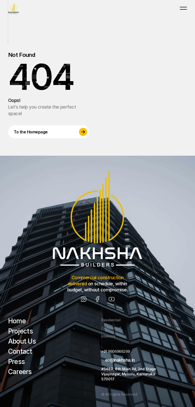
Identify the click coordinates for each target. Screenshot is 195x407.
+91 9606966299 (115, 351)
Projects (20, 331)
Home (17, 321)
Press (16, 361)
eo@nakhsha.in (120, 360)
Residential (110, 320)
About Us (22, 341)
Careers (20, 372)
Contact (20, 351)
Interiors (108, 336)
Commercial (111, 328)
